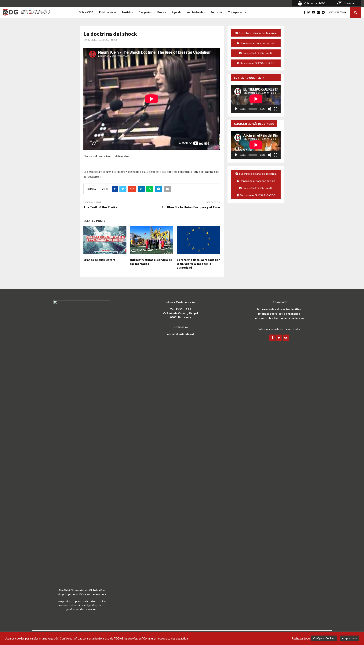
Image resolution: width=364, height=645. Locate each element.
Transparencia (237, 12)
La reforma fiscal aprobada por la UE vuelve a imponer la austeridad (198, 264)
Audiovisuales (196, 12)
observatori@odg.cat (180, 333)
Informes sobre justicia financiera (279, 313)
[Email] (319, 12)
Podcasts (216, 12)
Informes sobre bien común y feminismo (279, 318)
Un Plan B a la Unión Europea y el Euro (191, 207)
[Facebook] (305, 12)
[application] (256, 99)
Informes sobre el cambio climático (279, 309)
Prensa (161, 12)
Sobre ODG (86, 12)
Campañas (145, 12)
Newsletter (349, 3)
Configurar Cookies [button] (324, 638)
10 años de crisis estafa (99, 260)
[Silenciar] (269, 109)
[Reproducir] (236, 109)
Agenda (176, 12)
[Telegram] (324, 12)
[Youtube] (314, 12)
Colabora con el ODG (314, 3)
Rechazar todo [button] (301, 638)
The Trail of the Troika (100, 207)
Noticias (127, 12)
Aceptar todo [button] (349, 638)
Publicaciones (107, 12)
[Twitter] (309, 12)
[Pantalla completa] (276, 109)
